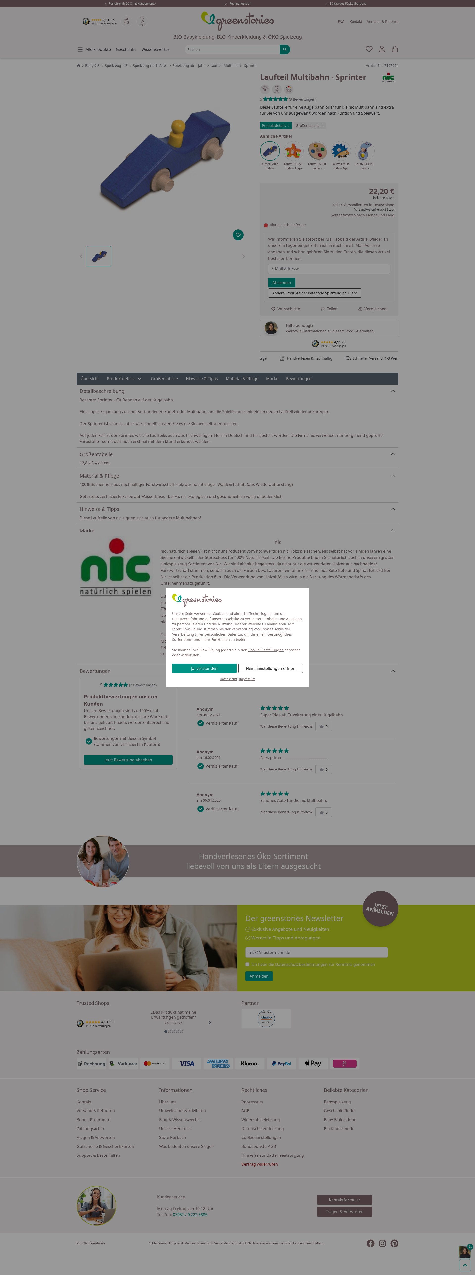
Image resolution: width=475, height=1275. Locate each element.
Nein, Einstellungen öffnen (270, 668)
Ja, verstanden (204, 668)
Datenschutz (228, 679)
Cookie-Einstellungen (266, 650)
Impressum (247, 679)
